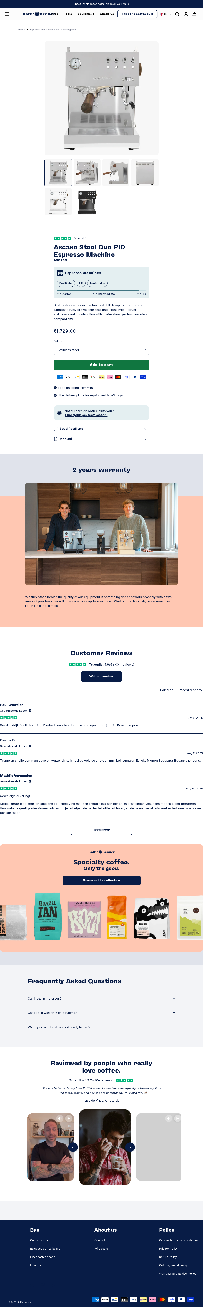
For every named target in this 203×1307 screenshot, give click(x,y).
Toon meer (101, 829)
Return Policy (168, 1257)
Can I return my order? (44, 998)
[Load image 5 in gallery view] (58, 201)
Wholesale (101, 1248)
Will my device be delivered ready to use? (59, 1027)
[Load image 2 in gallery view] (87, 172)
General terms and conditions (179, 1240)
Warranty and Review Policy (177, 1273)
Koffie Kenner (24, 1302)
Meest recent (190, 690)
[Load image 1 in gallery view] (58, 172)
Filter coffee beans (42, 1257)
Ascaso (60, 260)
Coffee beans (39, 1240)
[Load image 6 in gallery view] (87, 201)
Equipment (37, 1265)
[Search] (177, 14)
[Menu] (6, 14)
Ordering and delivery (173, 1265)
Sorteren (166, 690)
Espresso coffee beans (45, 1248)
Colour (58, 341)
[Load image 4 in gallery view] (144, 172)
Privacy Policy (168, 1248)
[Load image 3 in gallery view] (115, 172)
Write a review (101, 676)
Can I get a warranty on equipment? (54, 1012)
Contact (99, 1240)
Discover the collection (101, 880)
